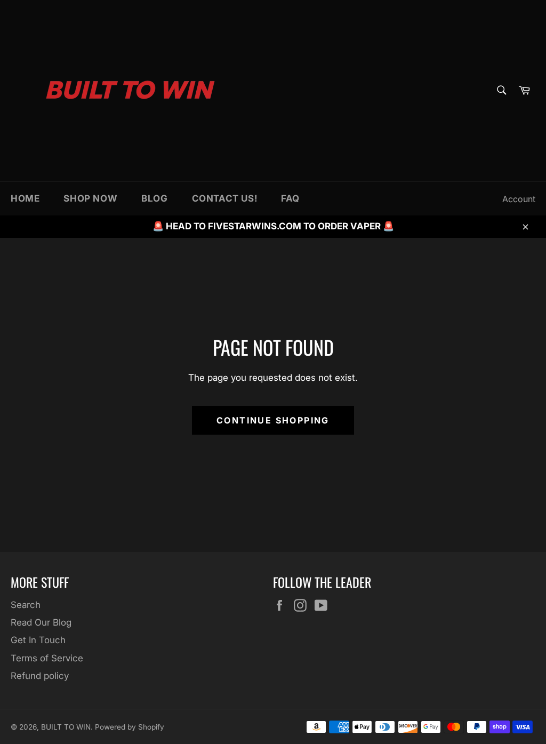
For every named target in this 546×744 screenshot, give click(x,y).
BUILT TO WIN (66, 727)
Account (518, 199)
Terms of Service (47, 658)
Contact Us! (225, 198)
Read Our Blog (41, 622)
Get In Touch (38, 640)
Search (26, 604)
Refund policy (40, 675)
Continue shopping (273, 420)
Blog (154, 198)
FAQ (290, 198)
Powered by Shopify (129, 727)
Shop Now (90, 198)
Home (25, 198)
